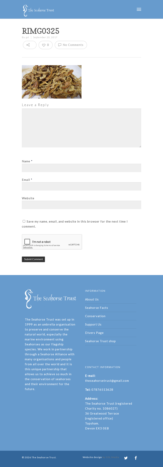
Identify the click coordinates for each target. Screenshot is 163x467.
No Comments (72, 45)
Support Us (93, 324)
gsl (27, 37)
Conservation (95, 316)
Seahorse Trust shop (100, 341)
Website (28, 198)
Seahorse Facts (96, 307)
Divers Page (94, 332)
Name (27, 161)
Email (27, 179)
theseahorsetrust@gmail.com (107, 380)
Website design (92, 457)
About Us (92, 299)
